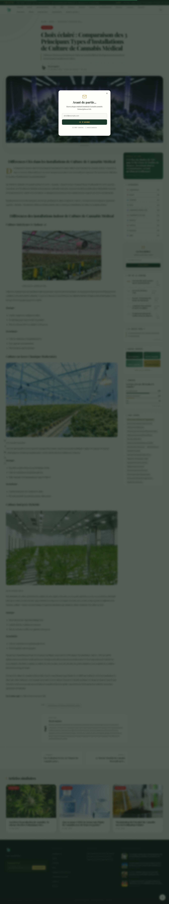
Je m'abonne (84, 122)
